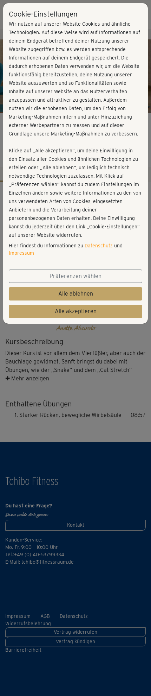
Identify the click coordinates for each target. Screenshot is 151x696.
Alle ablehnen (75, 293)
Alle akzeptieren (76, 311)
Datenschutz (99, 245)
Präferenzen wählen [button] (75, 276)
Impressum (21, 253)
